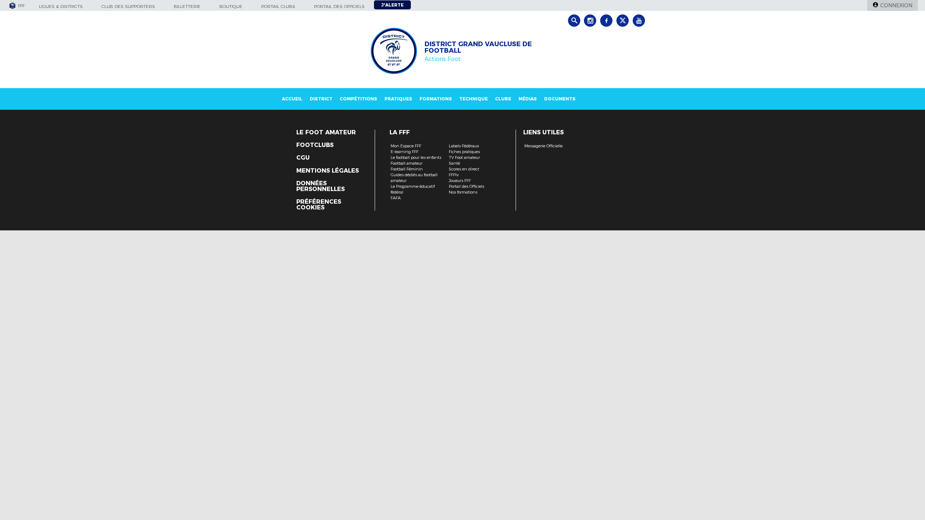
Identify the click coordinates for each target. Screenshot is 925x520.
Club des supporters (128, 6)
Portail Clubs (278, 6)
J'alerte (392, 5)
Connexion (896, 5)
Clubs (503, 98)
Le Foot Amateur (326, 132)
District (321, 98)
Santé (454, 163)
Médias (528, 98)
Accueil (292, 98)
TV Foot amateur (464, 157)
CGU (303, 158)
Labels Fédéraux (464, 145)
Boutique (230, 6)
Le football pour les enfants (416, 157)
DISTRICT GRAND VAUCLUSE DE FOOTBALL (478, 47)
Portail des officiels (339, 6)
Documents (560, 98)
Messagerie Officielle (543, 145)
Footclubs (315, 145)
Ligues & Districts (61, 6)
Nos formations (463, 192)
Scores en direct (464, 169)
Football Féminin (407, 169)
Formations (436, 98)
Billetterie (187, 6)
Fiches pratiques (464, 151)
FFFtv (454, 174)
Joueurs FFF (460, 180)
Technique (473, 98)
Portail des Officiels (466, 186)
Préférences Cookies (318, 205)
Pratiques (398, 98)
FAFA (396, 197)
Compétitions (358, 98)
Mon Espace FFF (406, 145)
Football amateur (406, 163)
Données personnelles (320, 186)
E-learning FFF (404, 151)
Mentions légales (327, 171)
